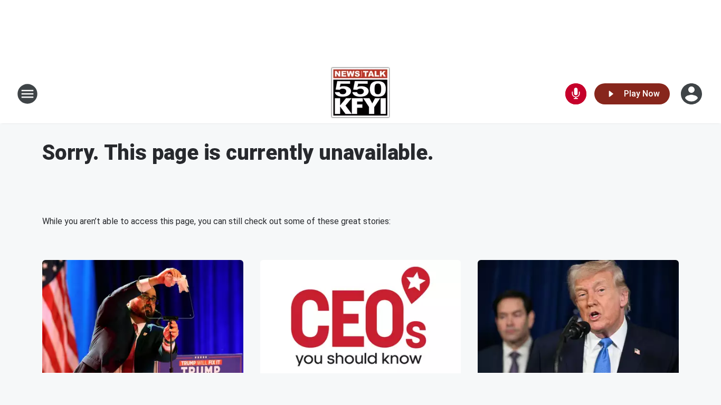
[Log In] (692, 93)
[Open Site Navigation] (27, 93)
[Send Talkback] (575, 93)
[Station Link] (360, 93)
